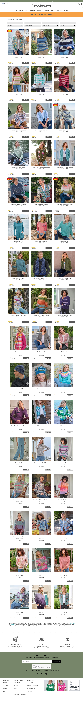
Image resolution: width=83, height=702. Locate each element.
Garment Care (6, 688)
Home (52, 10)
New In (15, 10)
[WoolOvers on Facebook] (37, 673)
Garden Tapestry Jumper (19, 573)
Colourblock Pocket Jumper (41, 241)
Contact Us (5, 689)
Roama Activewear (17, 695)
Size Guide (5, 685)
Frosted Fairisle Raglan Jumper (18, 130)
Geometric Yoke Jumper (63, 388)
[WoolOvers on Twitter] (41, 673)
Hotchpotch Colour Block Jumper (63, 425)
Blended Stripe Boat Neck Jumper (41, 315)
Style (26, 22)
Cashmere (46, 10)
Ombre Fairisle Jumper (63, 499)
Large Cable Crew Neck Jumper (63, 573)
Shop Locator (16, 683)
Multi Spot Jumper (64, 241)
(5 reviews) (33, 137)
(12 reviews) (12, 432)
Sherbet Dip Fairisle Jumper (19, 499)
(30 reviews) (34, 432)
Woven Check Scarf (41, 536)
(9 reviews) (34, 469)
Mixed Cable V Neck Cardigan (63, 351)
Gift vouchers (30, 682)
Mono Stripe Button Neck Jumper (18, 204)
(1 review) (33, 100)
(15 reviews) (11, 137)
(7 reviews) (10, 63)
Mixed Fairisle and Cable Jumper (64, 315)
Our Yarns (16, 686)
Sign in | (8, 3)
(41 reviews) (11, 174)
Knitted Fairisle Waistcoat (41, 204)
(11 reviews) (11, 248)
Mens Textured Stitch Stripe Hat (19, 388)
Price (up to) (46, 25)
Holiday (39, 10)
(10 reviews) (57, 137)
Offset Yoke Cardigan (20, 610)
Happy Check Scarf (19, 351)
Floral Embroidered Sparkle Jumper (19, 425)
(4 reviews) (33, 63)
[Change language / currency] (3, 4)
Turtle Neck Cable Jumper (18, 278)
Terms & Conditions (31, 688)
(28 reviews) (57, 285)
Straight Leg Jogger (19, 462)
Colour (62, 22)
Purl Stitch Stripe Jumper (18, 93)
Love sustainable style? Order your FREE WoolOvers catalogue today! (41, 1)
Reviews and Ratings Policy (32, 685)
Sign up (56, 661)
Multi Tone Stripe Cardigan (41, 425)
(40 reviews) (11, 100)
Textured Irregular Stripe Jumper (18, 315)
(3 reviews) (12, 395)
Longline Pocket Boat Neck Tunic (64, 56)
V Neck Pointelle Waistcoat (41, 130)
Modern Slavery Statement (32, 692)
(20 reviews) (34, 618)
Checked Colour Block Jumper (20, 536)
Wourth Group (17, 682)
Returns (5, 683)
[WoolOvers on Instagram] (46, 673)
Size (44, 22)
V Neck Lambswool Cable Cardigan (65, 167)
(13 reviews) (11, 285)
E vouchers (29, 683)
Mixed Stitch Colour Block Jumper (65, 204)
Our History (16, 685)
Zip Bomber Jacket (41, 351)
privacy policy (56, 670)
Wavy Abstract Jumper (63, 462)
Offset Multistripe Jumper (65, 93)
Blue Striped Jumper (41, 56)
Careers (15, 688)
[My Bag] (81, 4)
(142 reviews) (34, 211)
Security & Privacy (31, 686)
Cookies (29, 689)
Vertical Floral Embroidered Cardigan (41, 167)
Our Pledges (29, 691)
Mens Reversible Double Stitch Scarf (41, 278)
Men (26, 10)
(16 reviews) (57, 248)
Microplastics (16, 692)
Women (21, 10)
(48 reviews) (56, 543)
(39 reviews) (12, 506)
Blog (15, 691)
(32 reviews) (57, 63)
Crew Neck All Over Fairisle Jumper (41, 499)
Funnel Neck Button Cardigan (65, 278)
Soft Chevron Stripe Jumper (41, 93)
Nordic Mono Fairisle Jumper (18, 167)
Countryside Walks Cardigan (63, 536)
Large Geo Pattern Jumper (41, 573)
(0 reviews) (56, 211)
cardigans (72, 623)
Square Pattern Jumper (64, 130)
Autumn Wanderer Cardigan (63, 610)
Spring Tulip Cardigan (18, 56)
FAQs (4, 691)
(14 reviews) (12, 618)
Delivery (5, 682)
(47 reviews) (56, 395)
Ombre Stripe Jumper (41, 610)
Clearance (59, 10)
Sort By (62, 25)
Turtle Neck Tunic (18, 241)
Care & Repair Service (7, 686)
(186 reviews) (35, 506)
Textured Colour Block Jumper (41, 462)
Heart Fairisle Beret (41, 388)
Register (12, 3)
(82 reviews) (56, 469)
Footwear (32, 10)
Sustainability (16, 689)
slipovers (13, 624)
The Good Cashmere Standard (20, 694)
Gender (9, 22)
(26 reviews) (12, 543)
